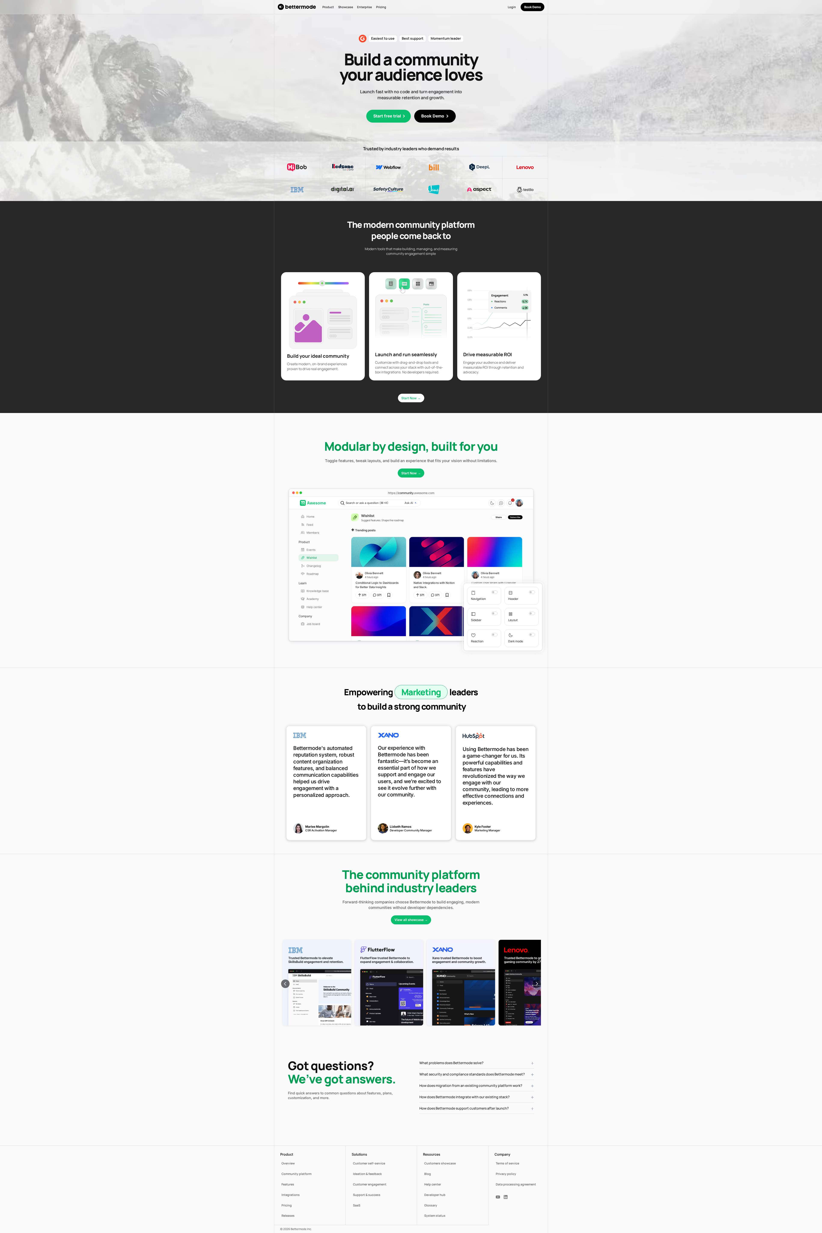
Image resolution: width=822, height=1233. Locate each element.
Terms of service (507, 1163)
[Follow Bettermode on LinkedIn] (505, 1197)
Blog (427, 1174)
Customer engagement (369, 1184)
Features (287, 1184)
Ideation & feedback (367, 1174)
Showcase (345, 7)
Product (328, 7)
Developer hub (434, 1195)
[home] (297, 7)
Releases (288, 1215)
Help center (432, 1184)
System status (434, 1215)
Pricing (381, 7)
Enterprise (364, 7)
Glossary (430, 1205)
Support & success (366, 1195)
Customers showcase (440, 1163)
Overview (288, 1163)
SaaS (356, 1205)
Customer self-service (369, 1163)
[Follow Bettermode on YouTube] (497, 1197)
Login (512, 7)
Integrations (290, 1195)
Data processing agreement (516, 1184)
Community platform (296, 1174)
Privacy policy (506, 1174)
